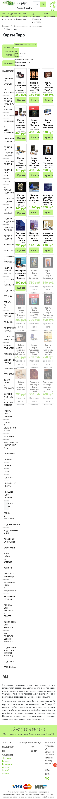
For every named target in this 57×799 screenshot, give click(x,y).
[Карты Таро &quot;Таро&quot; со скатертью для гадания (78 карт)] (34, 150)
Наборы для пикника (6, 414)
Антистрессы (6, 251)
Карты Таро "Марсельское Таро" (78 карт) (50, 163)
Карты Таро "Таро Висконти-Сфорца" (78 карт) (34, 276)
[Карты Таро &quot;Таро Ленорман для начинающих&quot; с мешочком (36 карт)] (20, 150)
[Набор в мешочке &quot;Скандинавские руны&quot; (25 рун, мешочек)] (34, 74)
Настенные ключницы (6, 575)
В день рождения (6, 130)
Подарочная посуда (6, 329)
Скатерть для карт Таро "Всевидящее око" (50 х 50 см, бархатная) (35, 389)
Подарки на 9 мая (6, 173)
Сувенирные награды (6, 361)
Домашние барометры (6, 540)
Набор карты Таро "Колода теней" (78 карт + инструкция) (21, 315)
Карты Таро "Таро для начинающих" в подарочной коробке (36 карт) (50, 128)
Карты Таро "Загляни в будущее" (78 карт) (34, 126)
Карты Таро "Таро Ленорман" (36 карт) (48, 312)
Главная (5, 26)
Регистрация (49, 16)
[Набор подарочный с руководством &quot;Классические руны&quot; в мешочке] (20, 74)
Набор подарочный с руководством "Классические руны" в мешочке (22, 90)
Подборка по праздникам (6, 664)
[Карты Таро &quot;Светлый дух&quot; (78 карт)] (34, 299)
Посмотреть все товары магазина (10, 51)
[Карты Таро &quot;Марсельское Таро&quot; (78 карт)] (48, 150)
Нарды (7, 465)
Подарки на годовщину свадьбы (6, 151)
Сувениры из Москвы (6, 81)
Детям (6, 181)
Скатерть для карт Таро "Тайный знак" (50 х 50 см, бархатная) (21, 240)
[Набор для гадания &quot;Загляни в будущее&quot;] (20, 374)
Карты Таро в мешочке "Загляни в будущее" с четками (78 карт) (20, 128)
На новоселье (6, 91)
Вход (46, 13)
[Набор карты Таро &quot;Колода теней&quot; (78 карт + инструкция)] (20, 299)
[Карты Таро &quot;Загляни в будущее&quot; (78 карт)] (34, 112)
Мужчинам (6, 115)
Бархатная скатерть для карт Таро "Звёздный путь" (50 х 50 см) (48, 389)
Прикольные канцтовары (6, 338)
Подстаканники (6, 525)
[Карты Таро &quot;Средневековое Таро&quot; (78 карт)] (34, 336)
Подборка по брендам (6, 293)
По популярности (22, 62)
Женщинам (6, 121)
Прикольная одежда (6, 228)
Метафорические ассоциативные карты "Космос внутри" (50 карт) (24, 276)
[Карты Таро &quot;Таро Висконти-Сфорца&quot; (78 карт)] (34, 262)
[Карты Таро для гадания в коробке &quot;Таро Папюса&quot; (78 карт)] (20, 187)
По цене (18, 56)
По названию (20, 53)
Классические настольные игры (28, 26)
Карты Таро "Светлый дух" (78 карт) (34, 312)
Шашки (7, 460)
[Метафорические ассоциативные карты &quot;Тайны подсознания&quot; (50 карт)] (34, 225)
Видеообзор (36, 108)
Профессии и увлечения (6, 282)
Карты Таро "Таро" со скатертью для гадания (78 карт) (34, 165)
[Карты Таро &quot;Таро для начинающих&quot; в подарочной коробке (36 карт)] (48, 111)
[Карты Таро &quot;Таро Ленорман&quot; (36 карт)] (48, 299)
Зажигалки (6, 548)
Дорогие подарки (6, 237)
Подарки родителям (6, 220)
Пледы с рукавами (6, 516)
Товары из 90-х (6, 305)
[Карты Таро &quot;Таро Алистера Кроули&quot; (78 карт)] (48, 262)
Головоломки (6, 354)
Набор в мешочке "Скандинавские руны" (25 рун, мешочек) (37, 88)
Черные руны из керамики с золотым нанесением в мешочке (35, 204)
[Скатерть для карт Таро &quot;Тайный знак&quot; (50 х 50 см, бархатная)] (20, 225)
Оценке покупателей (23, 59)
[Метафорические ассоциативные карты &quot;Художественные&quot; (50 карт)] (48, 225)
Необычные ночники (6, 598)
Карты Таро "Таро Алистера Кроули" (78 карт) (48, 276)
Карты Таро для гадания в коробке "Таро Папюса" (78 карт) (21, 202)
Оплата (37, 19)
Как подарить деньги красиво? (6, 637)
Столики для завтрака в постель (6, 610)
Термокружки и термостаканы (6, 371)
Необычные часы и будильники (6, 586)
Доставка (36, 16)
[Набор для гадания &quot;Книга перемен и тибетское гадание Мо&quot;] (20, 337)
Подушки (6, 322)
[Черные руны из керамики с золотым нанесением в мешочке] (34, 187)
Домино (7, 477)
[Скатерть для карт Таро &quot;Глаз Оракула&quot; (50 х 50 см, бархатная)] (48, 187)
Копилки (6, 568)
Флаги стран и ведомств (6, 384)
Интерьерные (6, 245)
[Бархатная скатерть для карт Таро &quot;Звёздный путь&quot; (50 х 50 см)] (48, 374)
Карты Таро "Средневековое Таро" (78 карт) (37, 350)
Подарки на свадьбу (6, 210)
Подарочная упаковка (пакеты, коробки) (6, 652)
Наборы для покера (7, 495)
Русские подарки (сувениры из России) (6, 104)
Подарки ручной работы (6, 271)
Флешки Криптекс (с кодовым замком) (6, 399)
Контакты (37, 22)
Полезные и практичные (6, 259)
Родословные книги (6, 531)
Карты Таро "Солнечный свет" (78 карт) (49, 350)
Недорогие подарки (6, 162)
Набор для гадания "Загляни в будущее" (20, 388)
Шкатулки (6, 436)
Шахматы (7, 454)
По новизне (19, 65)
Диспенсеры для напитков (6, 625)
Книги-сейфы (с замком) (6, 558)
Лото (7, 471)
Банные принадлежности (6, 346)
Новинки (8, 63)
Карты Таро (8, 505)
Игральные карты (7, 484)
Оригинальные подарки (6, 140)
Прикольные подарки (6, 200)
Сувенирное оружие (6, 314)
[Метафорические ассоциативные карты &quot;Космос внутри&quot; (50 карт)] (20, 262)
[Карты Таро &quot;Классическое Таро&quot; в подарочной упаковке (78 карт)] (48, 74)
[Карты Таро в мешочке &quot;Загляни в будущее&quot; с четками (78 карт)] (20, 112)
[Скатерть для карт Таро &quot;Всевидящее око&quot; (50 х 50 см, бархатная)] (34, 374)
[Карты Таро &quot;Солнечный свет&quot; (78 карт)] (48, 336)
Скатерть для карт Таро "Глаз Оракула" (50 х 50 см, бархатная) (48, 202)
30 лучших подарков (6, 190)
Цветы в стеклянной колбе (6, 426)
